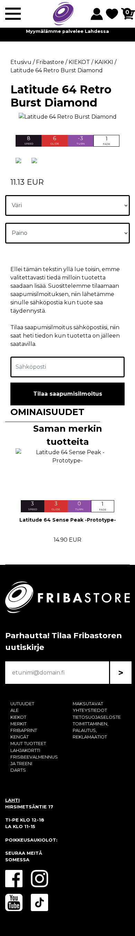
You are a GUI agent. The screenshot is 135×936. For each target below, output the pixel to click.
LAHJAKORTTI (25, 750)
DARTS (18, 770)
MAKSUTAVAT (88, 703)
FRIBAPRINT (23, 730)
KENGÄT (19, 737)
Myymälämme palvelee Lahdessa (67, 31)
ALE (14, 710)
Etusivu (21, 62)
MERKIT (18, 723)
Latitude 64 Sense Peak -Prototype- (67, 520)
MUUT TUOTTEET (28, 743)
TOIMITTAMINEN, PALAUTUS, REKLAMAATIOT (90, 730)
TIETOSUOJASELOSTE (97, 717)
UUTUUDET (22, 703)
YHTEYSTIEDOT (90, 710)
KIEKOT (18, 717)
